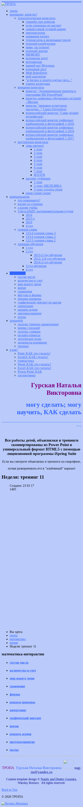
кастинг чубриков (38, 178)
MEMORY (33, 54)
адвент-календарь (38, 83)
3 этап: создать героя (48, 189)
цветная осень (35, 32)
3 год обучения (36, 266)
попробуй (16, 320)
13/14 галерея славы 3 (41, 233)
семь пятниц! (35, 145)
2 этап (38, 153)
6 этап (38, 167)
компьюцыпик (20, 196)
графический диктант (25, 718)
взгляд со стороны (30, 204)
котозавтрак (34, 62)
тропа (14, 11)
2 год (29, 251)
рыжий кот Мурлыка (40, 65)
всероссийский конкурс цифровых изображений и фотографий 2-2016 (50, 129)
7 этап (38, 171)
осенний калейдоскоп (41, 43)
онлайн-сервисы (29, 335)
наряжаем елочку (37, 36)
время (22, 288)
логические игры (29, 339)
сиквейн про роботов (40, 21)
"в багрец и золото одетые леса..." (49, 80)
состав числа (26, 277)
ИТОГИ (39, 175)
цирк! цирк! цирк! (38, 193)
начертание (25, 306)
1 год (29, 247)
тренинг (23, 346)
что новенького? (29, 200)
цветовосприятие (30, 313)
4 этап (38, 160)
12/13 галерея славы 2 (41, 240)
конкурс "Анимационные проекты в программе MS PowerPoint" (51, 92)
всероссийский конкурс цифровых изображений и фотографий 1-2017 (50, 136)
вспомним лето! (37, 58)
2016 (29, 222)
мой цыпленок (36, 76)
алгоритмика (26, 375)
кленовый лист (36, 69)
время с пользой (29, 328)
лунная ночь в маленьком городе (48, 40)
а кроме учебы (27, 207)
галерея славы (27, 229)
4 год (29, 226)
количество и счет (30, 280)
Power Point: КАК (30, 371)
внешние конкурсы (31, 87)
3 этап (38, 156)
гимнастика (26, 360)
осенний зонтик (37, 51)
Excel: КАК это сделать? (34, 368)
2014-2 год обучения (48, 262)
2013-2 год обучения (48, 255)
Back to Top (9, 789)
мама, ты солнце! (37, 47)
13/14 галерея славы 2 (41, 236)
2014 (29, 215)
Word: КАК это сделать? (34, 364)
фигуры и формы (29, 295)
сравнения (25, 291)
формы (15, 694)
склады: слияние (29, 331)
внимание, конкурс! (23, 14)
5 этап (38, 164)
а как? (14, 349)
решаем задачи (28, 309)
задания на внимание (32, 342)
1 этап (38, 149)
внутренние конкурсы (33, 142)
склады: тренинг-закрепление (38, 324)
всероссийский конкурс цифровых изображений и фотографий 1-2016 (50, 122)
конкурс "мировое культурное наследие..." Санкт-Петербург (46, 107)
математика (18, 273)
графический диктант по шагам (39, 302)
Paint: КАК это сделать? (34, 353)
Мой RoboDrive (36, 73)
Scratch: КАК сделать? (33, 357)
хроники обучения (30, 244)
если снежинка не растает (43, 25)
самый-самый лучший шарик (46, 29)
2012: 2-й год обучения (49, 258)
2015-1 (30, 218)
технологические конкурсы (36, 18)
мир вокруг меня (29, 284)
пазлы (22, 317)
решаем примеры (29, 298)
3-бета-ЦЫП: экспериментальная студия (45, 211)
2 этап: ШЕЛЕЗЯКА (48, 185)
